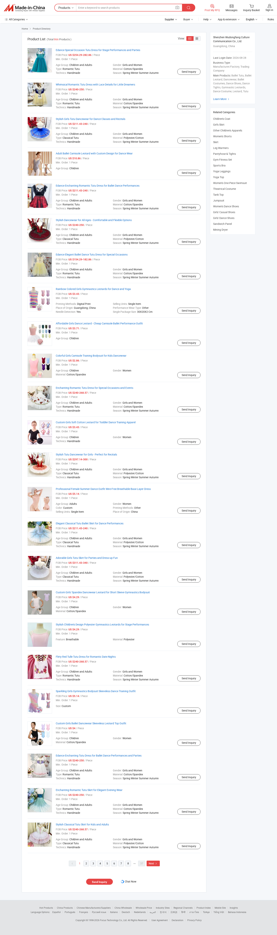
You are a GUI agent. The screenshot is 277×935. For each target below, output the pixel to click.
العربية (153, 912)
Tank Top (218, 194)
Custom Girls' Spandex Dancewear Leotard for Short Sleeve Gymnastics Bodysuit (103, 592)
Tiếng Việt (218, 912)
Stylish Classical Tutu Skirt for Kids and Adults (82, 824)
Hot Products (46, 907)
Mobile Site (220, 907)
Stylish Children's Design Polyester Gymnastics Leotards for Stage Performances (102, 624)
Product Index (204, 907)
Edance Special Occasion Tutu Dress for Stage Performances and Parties (98, 50)
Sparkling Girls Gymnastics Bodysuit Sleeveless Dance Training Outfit (96, 691)
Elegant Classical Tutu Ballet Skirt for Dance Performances (89, 523)
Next (153, 863)
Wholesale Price (144, 907)
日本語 (174, 912)
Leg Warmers (221, 148)
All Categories (17, 19)
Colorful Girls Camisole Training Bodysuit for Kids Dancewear (91, 355)
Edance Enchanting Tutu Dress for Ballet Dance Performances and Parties (99, 755)
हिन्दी (183, 912)
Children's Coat (221, 118)
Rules (271, 19)
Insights (234, 907)
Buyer (186, 19)
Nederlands (140, 912)
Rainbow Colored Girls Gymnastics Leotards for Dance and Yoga (93, 289)
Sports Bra (219, 165)
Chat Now (130, 881)
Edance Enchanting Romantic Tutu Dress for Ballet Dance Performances (97, 185)
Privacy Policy (194, 920)
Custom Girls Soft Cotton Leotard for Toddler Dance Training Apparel (95, 422)
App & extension (227, 19)
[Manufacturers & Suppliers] (24, 8)
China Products (65, 907)
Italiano (114, 912)
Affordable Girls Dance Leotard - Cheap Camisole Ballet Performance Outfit (99, 323)
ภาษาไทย (194, 912)
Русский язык (99, 912)
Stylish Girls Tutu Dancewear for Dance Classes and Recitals (90, 119)
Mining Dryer (220, 229)
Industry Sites (163, 907)
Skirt (215, 142)
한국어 (163, 912)
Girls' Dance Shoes (223, 218)
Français (83, 912)
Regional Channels (183, 907)
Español (56, 912)
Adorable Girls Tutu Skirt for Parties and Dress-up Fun (87, 558)
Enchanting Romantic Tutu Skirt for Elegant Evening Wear (89, 790)
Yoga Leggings (221, 171)
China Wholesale (123, 907)
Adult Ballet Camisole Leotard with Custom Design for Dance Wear (94, 153)
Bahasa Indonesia (237, 912)
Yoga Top (218, 177)
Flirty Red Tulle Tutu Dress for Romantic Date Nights (86, 656)
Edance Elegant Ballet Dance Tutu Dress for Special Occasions (92, 254)
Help (206, 19)
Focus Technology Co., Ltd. (114, 920)
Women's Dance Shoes (226, 206)
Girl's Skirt (218, 124)
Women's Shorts (222, 136)
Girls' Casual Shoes (224, 212)
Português (70, 912)
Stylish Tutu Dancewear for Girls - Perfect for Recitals (86, 454)
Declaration (177, 920)
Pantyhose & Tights (224, 154)
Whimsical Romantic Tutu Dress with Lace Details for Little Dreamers (95, 84)
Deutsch (126, 912)
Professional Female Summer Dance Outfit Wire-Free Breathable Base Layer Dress (103, 489)
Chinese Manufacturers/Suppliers (94, 907)
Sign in (269, 10)
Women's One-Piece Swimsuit (230, 183)
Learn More (221, 99)
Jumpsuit (218, 200)
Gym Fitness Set (222, 159)
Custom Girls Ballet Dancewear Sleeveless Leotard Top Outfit (91, 723)
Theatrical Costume (224, 189)
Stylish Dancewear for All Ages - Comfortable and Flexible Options (94, 220)
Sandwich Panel (222, 224)
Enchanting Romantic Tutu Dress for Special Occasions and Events (94, 388)
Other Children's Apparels (227, 130)
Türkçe (206, 912)
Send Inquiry (189, 71)
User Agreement (160, 920)
